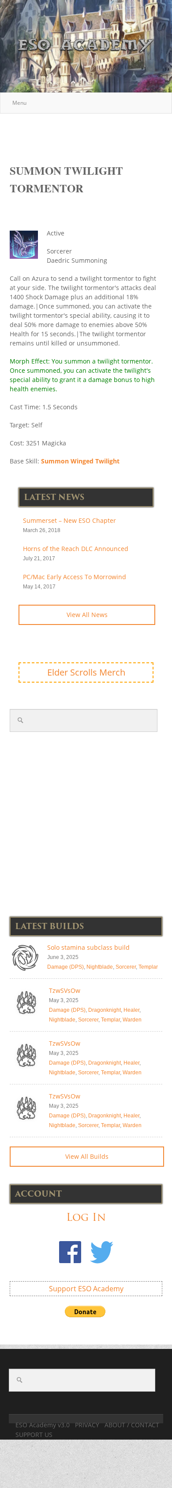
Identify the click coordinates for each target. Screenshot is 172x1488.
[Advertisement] (91, 134)
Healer (131, 1010)
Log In (86, 1217)
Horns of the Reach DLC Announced (75, 548)
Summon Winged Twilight (80, 461)
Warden (132, 1020)
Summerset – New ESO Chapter (69, 520)
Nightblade (99, 967)
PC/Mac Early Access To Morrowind (74, 577)
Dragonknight (104, 1010)
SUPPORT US (33, 1434)
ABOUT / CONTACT (132, 1425)
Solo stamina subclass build (88, 947)
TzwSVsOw (64, 990)
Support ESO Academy (86, 1288)
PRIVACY (87, 1425)
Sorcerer (126, 967)
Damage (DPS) (65, 967)
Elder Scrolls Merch (86, 672)
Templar (148, 967)
